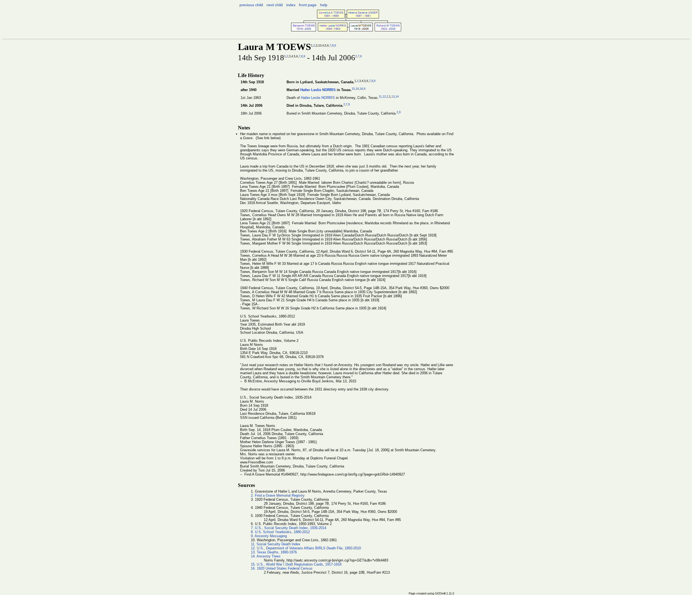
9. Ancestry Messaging (269, 536)
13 (393, 96)
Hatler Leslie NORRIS (318, 90)
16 (357, 88)
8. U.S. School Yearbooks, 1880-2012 (280, 532)
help (323, 5)
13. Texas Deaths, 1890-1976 (274, 552)
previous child (251, 5)
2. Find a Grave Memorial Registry (278, 495)
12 (384, 96)
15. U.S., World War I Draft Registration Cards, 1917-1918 (296, 564)
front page (308, 5)
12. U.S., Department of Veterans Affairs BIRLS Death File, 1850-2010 (306, 548)
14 (397, 96)
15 (353, 88)
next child (275, 5)
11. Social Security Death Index (275, 544)
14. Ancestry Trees (266, 556)
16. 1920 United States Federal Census (281, 568)
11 (380, 96)
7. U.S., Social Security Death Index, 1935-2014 (288, 528)
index (290, 5)
